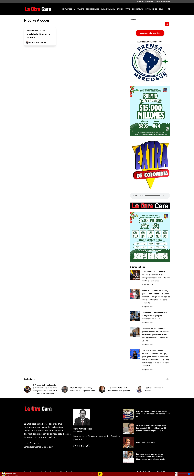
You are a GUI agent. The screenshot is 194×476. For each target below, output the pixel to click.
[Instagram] (87, 446)
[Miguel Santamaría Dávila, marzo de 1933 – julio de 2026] (64, 389)
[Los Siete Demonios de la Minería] (139, 389)
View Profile (77, 432)
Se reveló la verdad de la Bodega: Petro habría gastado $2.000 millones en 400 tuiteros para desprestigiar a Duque (151, 428)
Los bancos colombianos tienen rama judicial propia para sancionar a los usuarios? (154, 316)
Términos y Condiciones (145, 1)
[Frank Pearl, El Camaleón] (128, 442)
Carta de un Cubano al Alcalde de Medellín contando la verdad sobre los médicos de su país (153, 413)
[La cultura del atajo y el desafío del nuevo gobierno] (102, 389)
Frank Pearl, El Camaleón (145, 442)
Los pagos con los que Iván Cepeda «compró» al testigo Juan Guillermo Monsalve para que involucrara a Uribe (150, 456)
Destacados (67, 9)
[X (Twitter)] (81, 446)
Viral (128, 9)
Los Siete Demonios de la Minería (155, 389)
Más (161, 9)
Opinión (120, 9)
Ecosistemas (137, 9)
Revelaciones (151, 9)
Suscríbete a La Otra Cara (150, 33)
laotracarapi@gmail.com (41, 447)
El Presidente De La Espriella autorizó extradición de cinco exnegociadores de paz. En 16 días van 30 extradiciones (45, 389)
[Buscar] (169, 9)
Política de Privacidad (163, 1)
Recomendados (92, 9)
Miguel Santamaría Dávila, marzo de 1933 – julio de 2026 (82, 389)
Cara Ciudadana (108, 9)
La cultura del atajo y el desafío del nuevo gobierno (119, 389)
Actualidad (79, 9)
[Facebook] (75, 446)
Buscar (133, 20)
